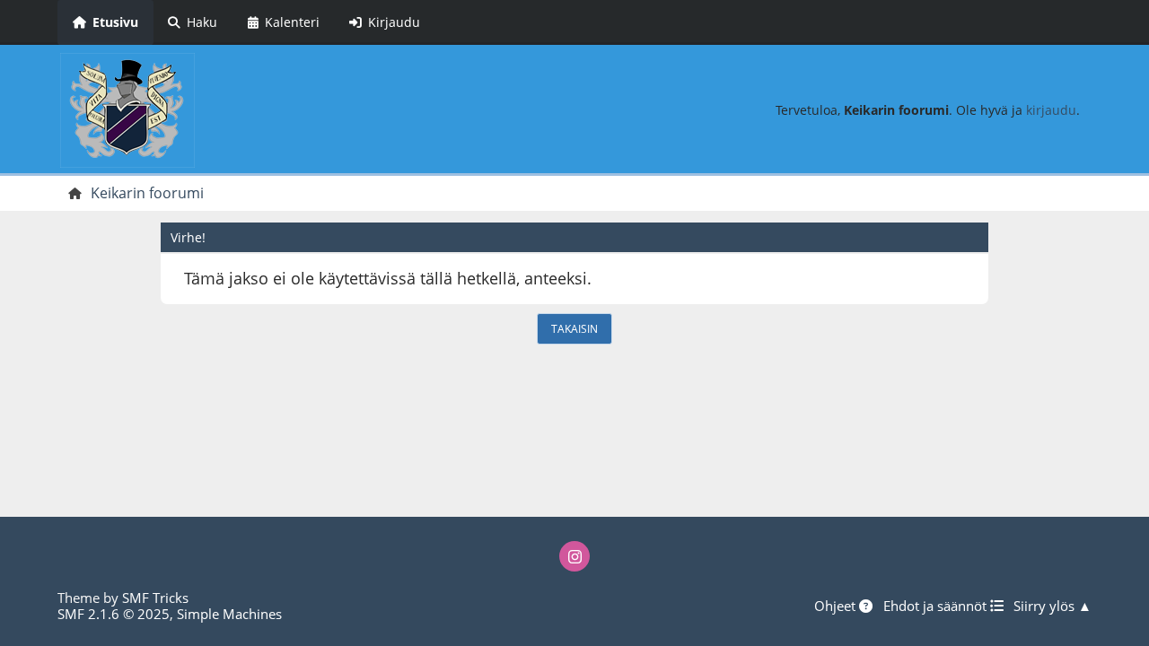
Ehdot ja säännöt (936, 606)
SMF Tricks (155, 598)
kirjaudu (1051, 109)
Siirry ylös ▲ (1052, 606)
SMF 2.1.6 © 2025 (113, 614)
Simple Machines (229, 614)
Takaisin (574, 328)
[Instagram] (574, 556)
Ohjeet (836, 606)
